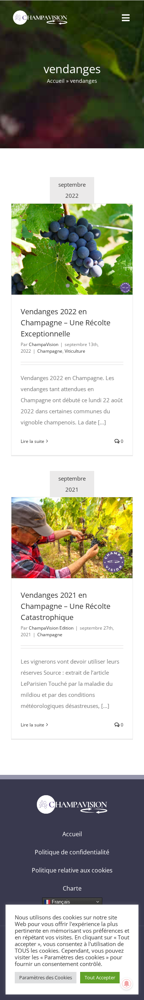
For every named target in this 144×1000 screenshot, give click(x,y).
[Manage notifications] (127, 984)
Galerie (86, 249)
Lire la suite (32, 441)
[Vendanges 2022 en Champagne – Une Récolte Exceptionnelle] (72, 249)
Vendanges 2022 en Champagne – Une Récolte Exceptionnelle (59, 249)
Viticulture (75, 351)
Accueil (56, 80)
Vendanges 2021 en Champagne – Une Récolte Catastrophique (59, 538)
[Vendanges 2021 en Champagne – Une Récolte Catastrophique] (72, 537)
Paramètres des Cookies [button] (45, 977)
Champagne (49, 351)
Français (60, 901)
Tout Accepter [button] (100, 977)
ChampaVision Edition (51, 628)
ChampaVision (43, 344)
